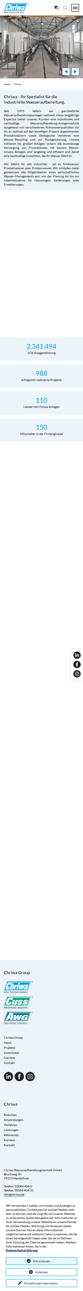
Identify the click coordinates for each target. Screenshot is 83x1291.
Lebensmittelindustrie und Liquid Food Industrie (42, 912)
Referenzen (11, 1135)
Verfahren (10, 1125)
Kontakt (9, 1063)
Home (7, 84)
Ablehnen (41, 1272)
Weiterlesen (27, 545)
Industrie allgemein (23, 918)
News (30, 640)
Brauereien (71, 891)
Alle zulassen (41, 1261)
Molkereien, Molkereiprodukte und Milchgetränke (43, 905)
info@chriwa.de (14, 1194)
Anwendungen (13, 1120)
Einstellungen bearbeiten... (41, 1283)
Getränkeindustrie (22, 891)
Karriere (9, 1057)
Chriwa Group (13, 1037)
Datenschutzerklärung (21, 1250)
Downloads (11, 1052)
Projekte (9, 1047)
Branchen (10, 1115)
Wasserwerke (19, 885)
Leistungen (11, 1130)
